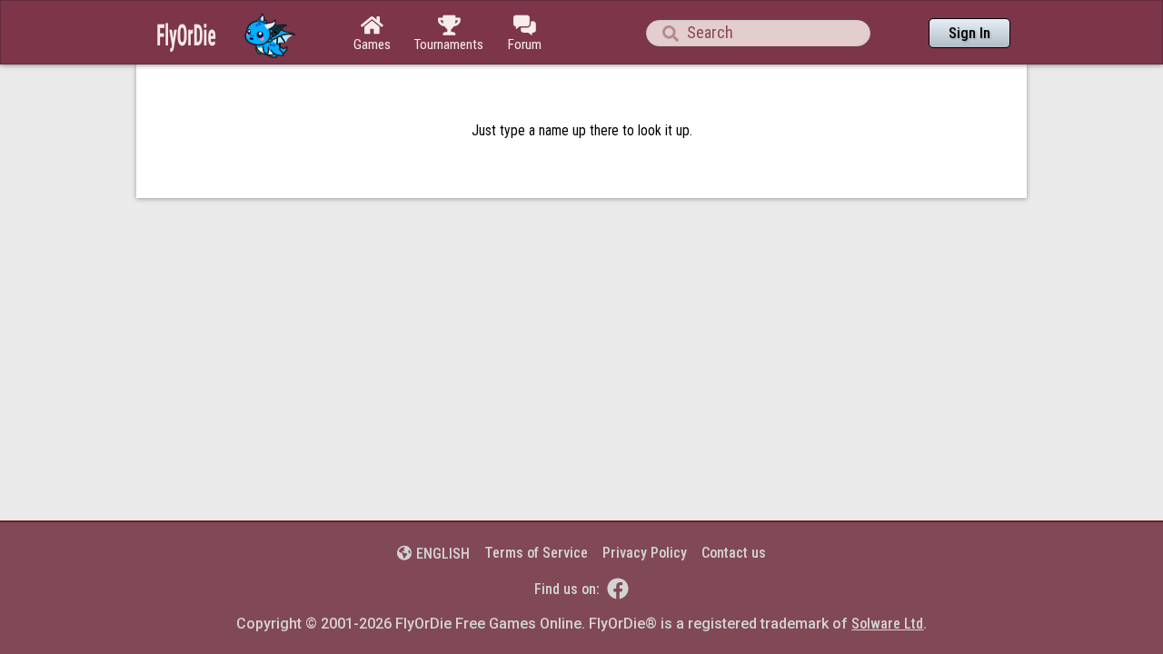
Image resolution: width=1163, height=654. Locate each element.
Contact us (733, 552)
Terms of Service (536, 552)
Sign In (969, 33)
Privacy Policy (644, 552)
